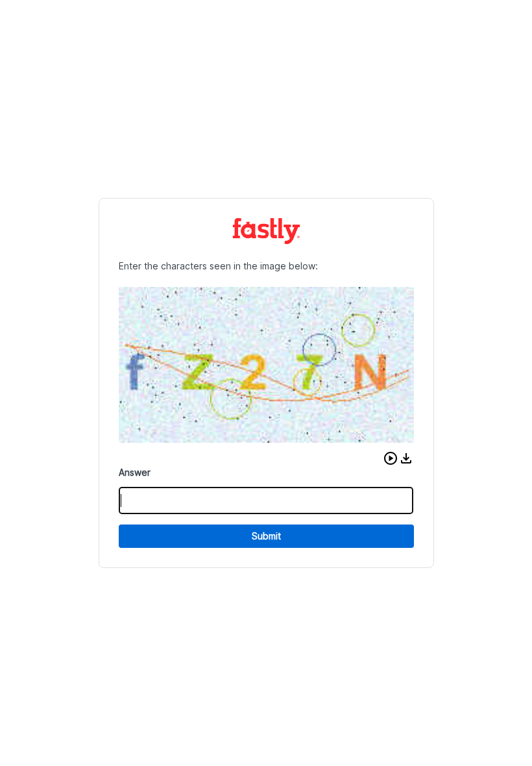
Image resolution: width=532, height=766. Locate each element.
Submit (266, 535)
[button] (390, 458)
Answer (135, 472)
